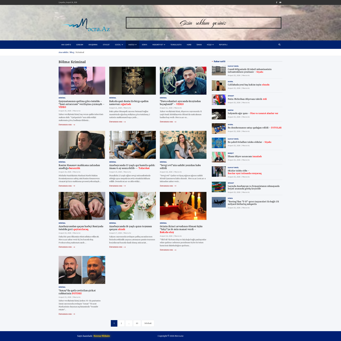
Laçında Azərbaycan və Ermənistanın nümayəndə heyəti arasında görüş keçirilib (253, 187)
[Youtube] (280, 2)
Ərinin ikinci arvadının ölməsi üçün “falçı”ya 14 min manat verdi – (181, 229)
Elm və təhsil (233, 66)
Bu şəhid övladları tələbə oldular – (249, 142)
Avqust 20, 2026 (65, 172)
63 (137, 323)
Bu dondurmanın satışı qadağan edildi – (254, 127)
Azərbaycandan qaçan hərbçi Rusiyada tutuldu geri (81, 228)
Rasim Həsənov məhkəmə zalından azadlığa (79, 167)
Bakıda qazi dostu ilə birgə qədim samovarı (129, 103)
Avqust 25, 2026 (65, 111)
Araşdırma (93, 44)
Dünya (144, 44)
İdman (199, 44)
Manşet (231, 153)
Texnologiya (176, 44)
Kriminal (62, 98)
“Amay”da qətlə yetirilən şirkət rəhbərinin (77, 292)
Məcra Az (76, 111)
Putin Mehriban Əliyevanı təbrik (247, 99)
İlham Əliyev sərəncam (245, 156)
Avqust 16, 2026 (166, 236)
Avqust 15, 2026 (65, 297)
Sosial (118, 44)
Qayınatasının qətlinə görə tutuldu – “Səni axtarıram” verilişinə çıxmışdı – (82, 104)
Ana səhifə (66, 44)
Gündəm (79, 44)
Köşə (209, 44)
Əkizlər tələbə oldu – (244, 172)
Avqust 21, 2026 (115, 108)
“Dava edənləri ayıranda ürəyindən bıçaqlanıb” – (180, 103)
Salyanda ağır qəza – (253, 113)
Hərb (189, 44)
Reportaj (223, 44)
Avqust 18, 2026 (166, 172)
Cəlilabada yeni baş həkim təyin (248, 84)
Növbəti (147, 323)
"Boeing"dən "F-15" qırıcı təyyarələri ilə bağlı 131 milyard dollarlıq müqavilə (253, 203)
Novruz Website (102, 336)
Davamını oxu (65, 124)
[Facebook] (276, 2)
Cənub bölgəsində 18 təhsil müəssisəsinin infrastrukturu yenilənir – (250, 70)
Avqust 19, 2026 (115, 172)
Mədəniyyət (158, 44)
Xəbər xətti (219, 61)
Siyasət (106, 44)
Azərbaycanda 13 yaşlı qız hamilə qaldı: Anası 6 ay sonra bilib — (132, 167)
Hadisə (131, 44)
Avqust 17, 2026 (115, 233)
